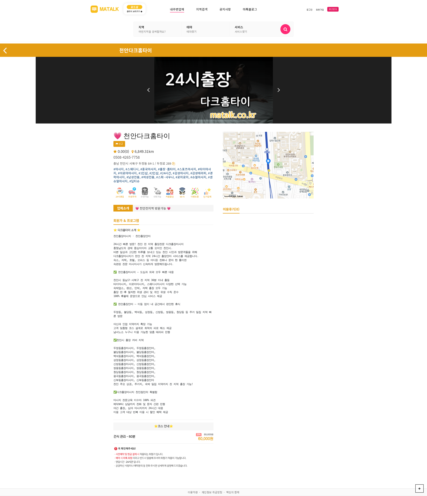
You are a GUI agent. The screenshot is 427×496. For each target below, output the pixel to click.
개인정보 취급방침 (212, 492)
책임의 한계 (232, 492)
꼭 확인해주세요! (127, 448)
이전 (148, 90)
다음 (278, 90)
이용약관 (193, 492)
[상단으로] (419, 488)
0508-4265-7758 (126, 157)
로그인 (310, 9)
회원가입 (320, 9)
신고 (120, 143)
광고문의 (333, 9)
